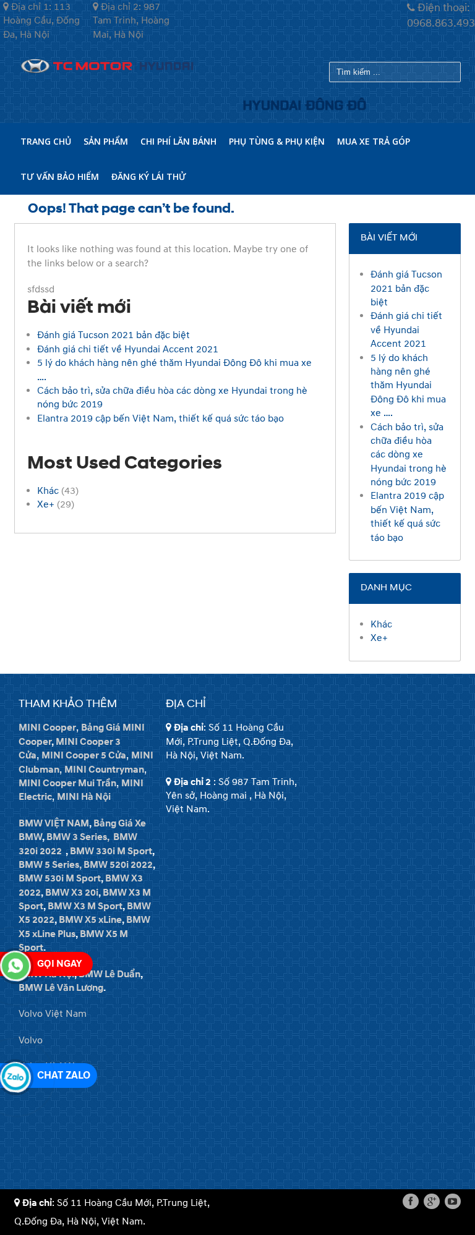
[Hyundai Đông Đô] (107, 64)
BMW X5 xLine (90, 920)
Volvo (31, 1040)
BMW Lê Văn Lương (61, 988)
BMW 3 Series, (77, 837)
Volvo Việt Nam (53, 1014)
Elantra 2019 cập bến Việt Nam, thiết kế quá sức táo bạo (160, 418)
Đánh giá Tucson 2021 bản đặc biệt (113, 335)
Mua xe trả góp (373, 141)
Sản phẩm (105, 141)
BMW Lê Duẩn (109, 974)
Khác (48, 491)
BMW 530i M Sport (60, 878)
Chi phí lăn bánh (178, 141)
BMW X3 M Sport (85, 906)
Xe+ (45, 504)
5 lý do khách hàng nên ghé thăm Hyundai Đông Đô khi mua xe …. (408, 386)
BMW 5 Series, (50, 865)
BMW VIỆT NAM (54, 823)
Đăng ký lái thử (148, 176)
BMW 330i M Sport (111, 851)
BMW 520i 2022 (118, 865)
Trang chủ (45, 141)
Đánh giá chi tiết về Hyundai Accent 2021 (127, 349)
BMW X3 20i (71, 892)
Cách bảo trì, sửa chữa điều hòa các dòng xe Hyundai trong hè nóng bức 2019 (408, 455)
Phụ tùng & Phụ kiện (277, 141)
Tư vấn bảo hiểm (59, 176)
